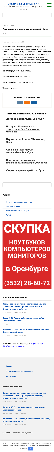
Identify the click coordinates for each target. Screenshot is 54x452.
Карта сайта (11, 376)
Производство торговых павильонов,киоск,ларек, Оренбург (26, 161)
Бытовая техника (13, 206)
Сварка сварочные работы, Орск (25, 170)
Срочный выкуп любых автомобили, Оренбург (19, 151)
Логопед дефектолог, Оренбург (25, 118)
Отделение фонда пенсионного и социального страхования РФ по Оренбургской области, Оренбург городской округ (24, 306)
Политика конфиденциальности (19, 371)
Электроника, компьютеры (17, 210)
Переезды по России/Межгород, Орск (25, 140)
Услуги (5, 33)
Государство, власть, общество (19, 202)
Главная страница (9, 25)
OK (31, 449)
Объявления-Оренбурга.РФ (23, 3)
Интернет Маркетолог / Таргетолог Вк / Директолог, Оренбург (23, 129)
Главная (9, 366)
